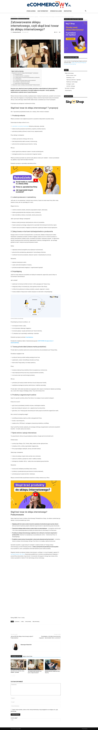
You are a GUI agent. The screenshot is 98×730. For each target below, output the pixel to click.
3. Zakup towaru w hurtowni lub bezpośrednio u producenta (27, 77)
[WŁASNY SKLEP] (75, 105)
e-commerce (17, 621)
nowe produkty (28, 621)
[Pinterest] (27, 35)
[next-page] (14, 675)
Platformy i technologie (71, 81)
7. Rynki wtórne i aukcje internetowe (21, 83)
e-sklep (22, 621)
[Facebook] (21, 35)
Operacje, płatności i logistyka (32, 16)
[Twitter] (24, 35)
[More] (34, 35)
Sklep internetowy (43, 11)
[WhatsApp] (30, 35)
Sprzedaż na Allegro (56, 11)
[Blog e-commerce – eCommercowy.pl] (49, 5)
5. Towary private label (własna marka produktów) (25, 80)
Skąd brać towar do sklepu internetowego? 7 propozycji (25, 73)
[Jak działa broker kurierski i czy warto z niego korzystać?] (35, 664)
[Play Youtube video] (36, 180)
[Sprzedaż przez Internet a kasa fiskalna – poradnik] (18, 664)
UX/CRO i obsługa (70, 86)
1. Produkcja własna (18, 74)
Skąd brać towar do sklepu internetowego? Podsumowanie (26, 84)
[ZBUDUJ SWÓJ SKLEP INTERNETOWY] (75, 37)
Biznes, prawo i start (71, 75)
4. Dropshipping (18, 78)
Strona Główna (31, 11)
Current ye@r (14, 718)
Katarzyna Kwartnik (17, 32)
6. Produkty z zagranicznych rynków (22, 81)
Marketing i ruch (70, 77)
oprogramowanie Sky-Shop (18, 554)
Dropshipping (68, 11)
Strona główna (13, 16)
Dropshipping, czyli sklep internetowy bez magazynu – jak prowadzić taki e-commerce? (50, 637)
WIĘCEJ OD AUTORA (27, 656)
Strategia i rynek (70, 84)
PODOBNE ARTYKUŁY (16, 656)
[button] (85, 11)
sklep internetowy (36, 621)
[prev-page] (11, 675)
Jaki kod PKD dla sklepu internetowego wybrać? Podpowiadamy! (22, 637)
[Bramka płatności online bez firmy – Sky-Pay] (53, 664)
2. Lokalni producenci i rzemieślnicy (21, 75)
